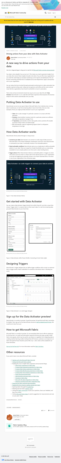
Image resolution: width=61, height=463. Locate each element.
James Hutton (14, 57)
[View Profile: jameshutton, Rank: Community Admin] (8, 58)
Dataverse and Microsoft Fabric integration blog (27, 381)
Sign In (54, 12)
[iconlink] (9, 426)
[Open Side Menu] (5, 13)
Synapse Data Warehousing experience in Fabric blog (29, 371)
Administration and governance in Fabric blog (27, 376)
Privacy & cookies (42, 456)
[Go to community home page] (17, 13)
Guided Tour (30, 387)
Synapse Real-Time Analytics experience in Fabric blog (29, 372)
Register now (4, 7)
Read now (31, 22)
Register (49, 12)
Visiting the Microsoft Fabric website (21, 362)
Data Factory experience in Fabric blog (25, 365)
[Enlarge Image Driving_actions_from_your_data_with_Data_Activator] (30, 175)
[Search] (45, 13)
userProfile (17, 419)
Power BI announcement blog (22, 374)
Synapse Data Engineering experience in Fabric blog (28, 367)
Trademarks (57, 456)
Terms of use (50, 456)
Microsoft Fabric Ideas (22, 394)
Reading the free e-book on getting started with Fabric (26, 385)
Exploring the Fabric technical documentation (23, 383)
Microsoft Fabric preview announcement (44, 70)
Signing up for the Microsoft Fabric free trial (23, 360)
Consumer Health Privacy (20, 460)
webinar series (29, 388)
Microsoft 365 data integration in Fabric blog (26, 379)
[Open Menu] (55, 17)
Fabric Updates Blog (10, 16)
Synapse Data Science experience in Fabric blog (27, 369)
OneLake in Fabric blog (21, 378)
